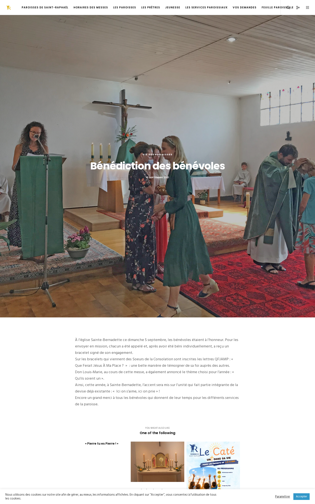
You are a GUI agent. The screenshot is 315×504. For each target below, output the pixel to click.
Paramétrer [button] (282, 497)
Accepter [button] (301, 496)
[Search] (285, 7)
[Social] (295, 7)
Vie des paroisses (157, 154)
